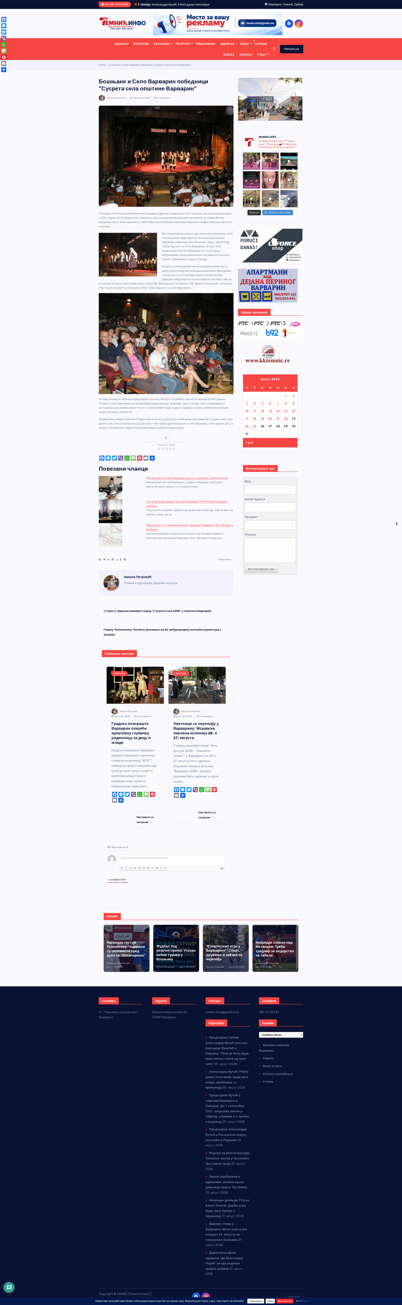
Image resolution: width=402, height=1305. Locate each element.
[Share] (4, 70)
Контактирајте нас (261, 579)
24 (247, 436)
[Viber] (4, 38)
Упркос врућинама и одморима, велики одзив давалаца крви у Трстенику (226, 1191)
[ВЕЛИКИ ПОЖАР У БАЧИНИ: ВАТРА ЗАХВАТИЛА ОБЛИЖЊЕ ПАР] (289, 208)
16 (293, 420)
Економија (162, 53)
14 (278, 420)
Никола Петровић (116, 107)
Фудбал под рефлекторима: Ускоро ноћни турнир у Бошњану (126, 962)
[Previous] (290, 926)
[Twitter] (4, 32)
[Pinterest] (4, 57)
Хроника (245, 64)
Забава (228, 64)
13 (270, 420)
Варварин (226, 569)
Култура (261, 53)
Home (102, 74)
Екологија (141, 53)
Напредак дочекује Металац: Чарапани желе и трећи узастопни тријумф (272, 958)
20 (270, 428)
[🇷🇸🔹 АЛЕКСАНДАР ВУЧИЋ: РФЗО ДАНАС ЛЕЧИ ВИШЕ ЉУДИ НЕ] (251, 170)
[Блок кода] (152, 877)
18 (254, 428)
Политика (183, 53)
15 (285, 420)
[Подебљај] (122, 877)
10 (247, 420)
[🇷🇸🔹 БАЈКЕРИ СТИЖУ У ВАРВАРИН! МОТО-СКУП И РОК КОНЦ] (289, 170)
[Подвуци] (130, 877)
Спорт (261, 64)
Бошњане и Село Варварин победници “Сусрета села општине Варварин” (150, 74)
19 (262, 428)
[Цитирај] (148, 877)
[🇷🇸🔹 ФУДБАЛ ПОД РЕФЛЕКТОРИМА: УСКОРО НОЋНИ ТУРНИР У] (251, 189)
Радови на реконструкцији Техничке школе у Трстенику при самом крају (228, 1168)
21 (278, 428)
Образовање (205, 53)
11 (254, 420)
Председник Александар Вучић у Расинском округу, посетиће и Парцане (226, 1144)
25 (254, 436)
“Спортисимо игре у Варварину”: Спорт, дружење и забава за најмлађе (174, 962)
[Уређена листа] (139, 877)
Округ (244, 53)
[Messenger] (4, 26)
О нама (268, 1091)
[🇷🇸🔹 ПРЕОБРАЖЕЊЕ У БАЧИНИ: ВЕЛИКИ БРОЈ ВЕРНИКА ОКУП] (270, 170)
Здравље (227, 53)
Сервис (268, 1068)
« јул (249, 452)
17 (246, 428)
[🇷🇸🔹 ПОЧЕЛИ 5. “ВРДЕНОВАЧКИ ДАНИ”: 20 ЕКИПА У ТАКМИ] (289, 189)
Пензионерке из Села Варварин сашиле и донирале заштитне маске (187, 487)
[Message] (4, 51)
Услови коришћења (278, 1083)
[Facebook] (4, 19)
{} (161, 877)
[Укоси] (126, 877)
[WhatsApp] (4, 44)
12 (262, 420)
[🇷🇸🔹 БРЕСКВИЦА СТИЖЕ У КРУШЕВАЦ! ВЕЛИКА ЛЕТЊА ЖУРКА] (270, 189)
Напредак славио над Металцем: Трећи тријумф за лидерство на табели (225, 958)
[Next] (296, 926)
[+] (165, 877)
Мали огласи (272, 1075)
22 (286, 428)
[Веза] (157, 877)
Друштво (122, 53)
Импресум (291, 58)
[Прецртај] (135, 877)
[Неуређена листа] (143, 877)
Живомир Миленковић (217, 972)
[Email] (4, 63)
